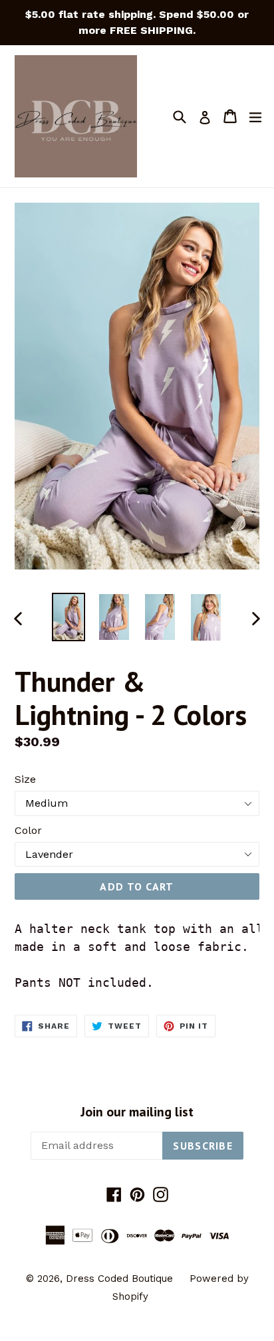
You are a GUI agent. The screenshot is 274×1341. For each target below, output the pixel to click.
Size (25, 779)
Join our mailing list (137, 1112)
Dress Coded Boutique (121, 1279)
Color (28, 830)
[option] (68, 617)
